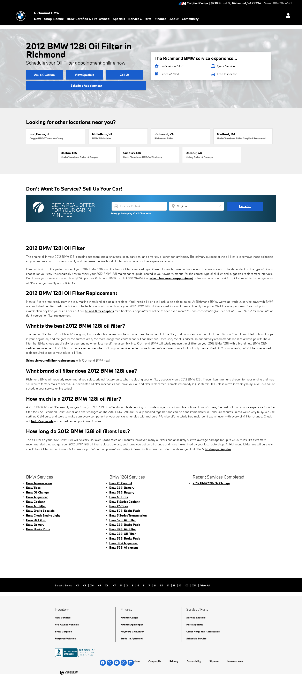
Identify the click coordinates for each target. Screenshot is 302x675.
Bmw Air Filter (36, 506)
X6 (107, 585)
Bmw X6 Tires (118, 506)
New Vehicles (62, 617)
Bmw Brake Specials (40, 511)
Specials (119, 19)
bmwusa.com (235, 661)
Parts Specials (194, 624)
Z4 (162, 585)
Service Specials (195, 617)
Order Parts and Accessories (203, 631)
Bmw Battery (35, 525)
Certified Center (197, 3)
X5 (99, 585)
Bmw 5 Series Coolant (124, 502)
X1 (77, 585)
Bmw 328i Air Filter (122, 529)
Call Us (124, 75)
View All (205, 585)
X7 (114, 585)
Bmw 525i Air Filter (122, 520)
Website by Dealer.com (79, 673)
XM (194, 585)
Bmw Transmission (39, 483)
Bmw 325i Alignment (123, 543)
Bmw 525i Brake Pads (124, 538)
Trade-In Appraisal (132, 638)
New (37, 19)
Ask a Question (44, 75)
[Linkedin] (131, 663)
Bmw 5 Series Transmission (128, 515)
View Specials (84, 75)
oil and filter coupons (99, 311)
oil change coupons (218, 449)
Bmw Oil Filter (36, 520)
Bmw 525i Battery (121, 492)
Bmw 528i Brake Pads (124, 511)
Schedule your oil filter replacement (50, 360)
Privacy (173, 661)
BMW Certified (63, 631)
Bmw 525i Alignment (123, 547)
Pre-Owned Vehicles (67, 624)
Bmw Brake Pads (38, 529)
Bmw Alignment (37, 497)
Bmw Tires (33, 488)
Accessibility (194, 661)
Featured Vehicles (65, 638)
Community (190, 19)
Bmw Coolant (35, 502)
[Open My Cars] (287, 16)
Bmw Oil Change (37, 492)
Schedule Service (196, 638)
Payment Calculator (132, 631)
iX (187, 585)
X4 (92, 585)
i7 (180, 585)
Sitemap (214, 661)
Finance (160, 19)
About (174, 19)
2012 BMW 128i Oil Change (211, 483)
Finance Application (132, 624)
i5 (174, 585)
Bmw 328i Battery (121, 488)
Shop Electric (53, 19)
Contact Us (154, 661)
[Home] (20, 16)
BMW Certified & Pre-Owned (88, 19)
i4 (168, 585)
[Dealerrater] (124, 663)
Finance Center (129, 617)
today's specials (42, 421)
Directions (134, 661)
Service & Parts (139, 19)
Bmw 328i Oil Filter (122, 534)
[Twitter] (110, 663)
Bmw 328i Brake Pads (124, 525)
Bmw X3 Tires (118, 497)
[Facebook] (103, 663)
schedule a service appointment (171, 278)
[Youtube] (117, 663)
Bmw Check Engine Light (43, 515)
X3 (85, 585)
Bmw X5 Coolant (120, 483)
